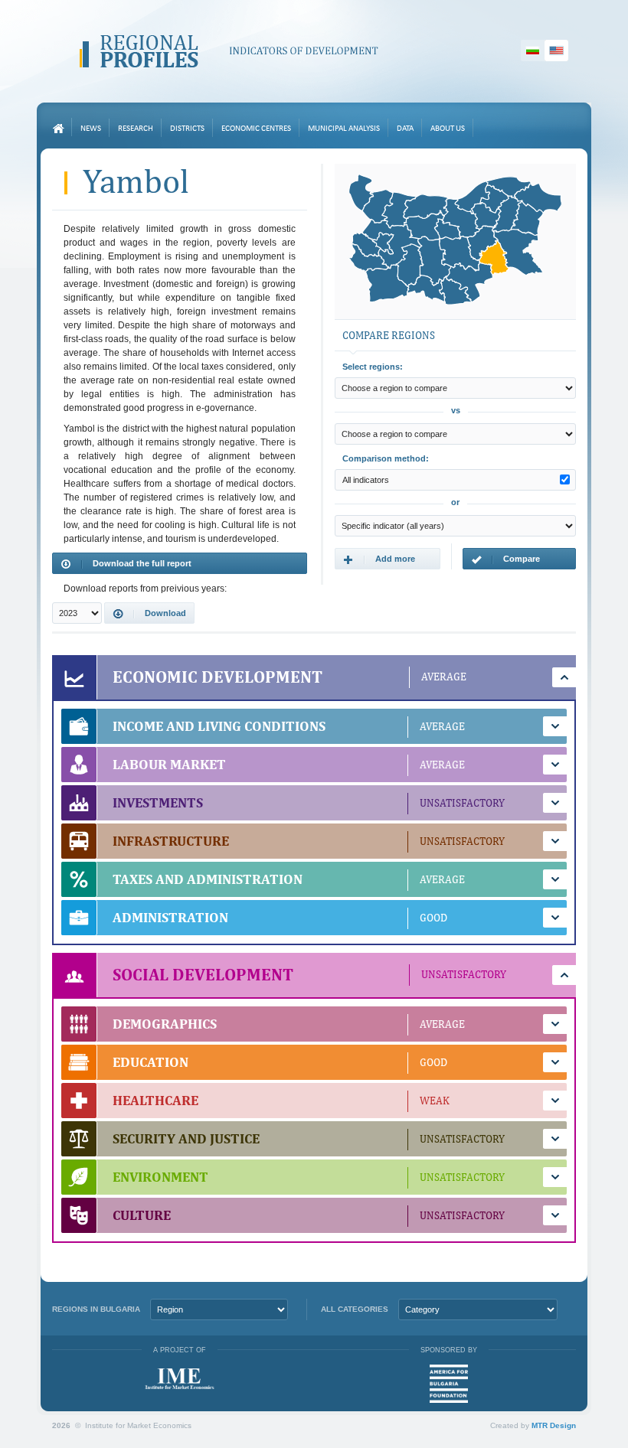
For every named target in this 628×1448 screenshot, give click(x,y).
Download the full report (142, 563)
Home (58, 128)
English (556, 50)
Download (165, 613)
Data (405, 129)
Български (533, 50)
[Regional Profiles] (229, 51)
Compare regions (505, 561)
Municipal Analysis (344, 129)
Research (135, 129)
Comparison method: (385, 458)
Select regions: (372, 366)
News (90, 129)
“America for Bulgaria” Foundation (449, 1384)
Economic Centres (256, 129)
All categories (354, 1309)
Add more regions (379, 561)
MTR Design (554, 1425)
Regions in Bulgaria (96, 1309)
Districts (187, 129)
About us (447, 129)
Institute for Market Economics (179, 1378)
